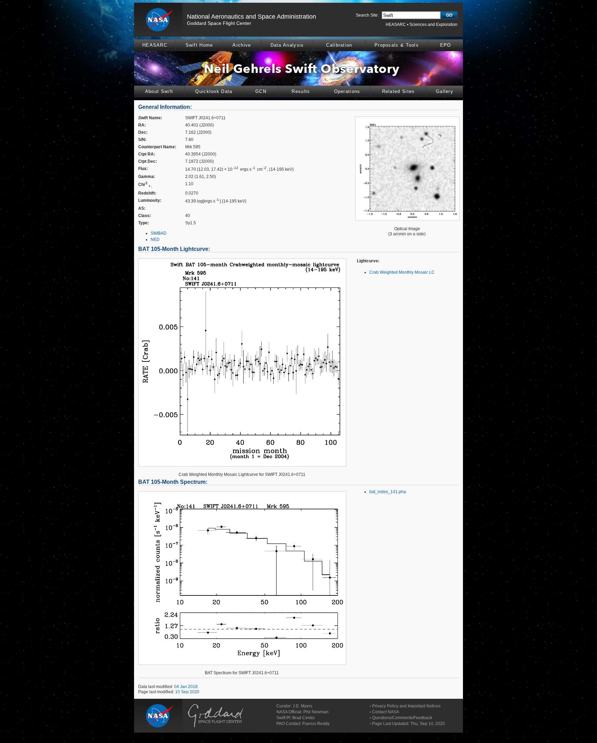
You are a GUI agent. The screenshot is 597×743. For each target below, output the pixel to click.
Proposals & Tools (397, 45)
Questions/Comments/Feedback (402, 717)
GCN (260, 91)
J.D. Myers (302, 706)
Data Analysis (287, 45)
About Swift (159, 91)
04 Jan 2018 (186, 686)
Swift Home (199, 45)
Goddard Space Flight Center (219, 23)
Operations (347, 91)
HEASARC (396, 24)
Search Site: (367, 15)
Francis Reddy (316, 723)
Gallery (444, 91)
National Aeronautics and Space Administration (251, 16)
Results (301, 91)
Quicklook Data (213, 91)
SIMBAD (159, 233)
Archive (242, 45)
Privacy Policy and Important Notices (406, 706)
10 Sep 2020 (187, 691)
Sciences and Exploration (433, 24)
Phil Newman (316, 711)
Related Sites (398, 91)
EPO (445, 45)
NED (155, 239)
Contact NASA (385, 711)
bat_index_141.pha (387, 491)
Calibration (339, 45)
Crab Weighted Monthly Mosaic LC (402, 272)
